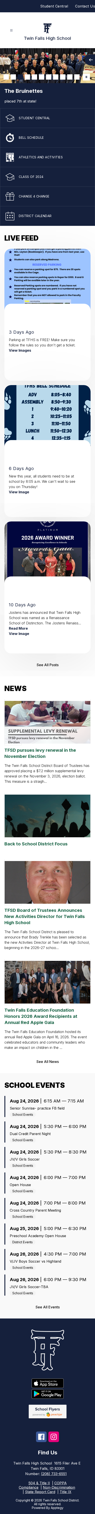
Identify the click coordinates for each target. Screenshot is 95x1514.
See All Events (48, 1307)
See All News (47, 1061)
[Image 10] (69, 77)
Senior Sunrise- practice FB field (37, 1108)
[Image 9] (62, 77)
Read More (18, 628)
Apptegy (57, 1508)
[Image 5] (34, 77)
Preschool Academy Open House (38, 1236)
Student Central (54, 6)
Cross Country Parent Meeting (35, 1210)
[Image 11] (77, 77)
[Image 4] (27, 77)
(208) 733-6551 (54, 1474)
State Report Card (40, 1492)
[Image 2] (13, 77)
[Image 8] (55, 77)
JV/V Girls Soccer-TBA (29, 1287)
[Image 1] (6, 77)
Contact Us (85, 6)
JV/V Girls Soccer (25, 1159)
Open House (20, 1185)
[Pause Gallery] (86, 76)
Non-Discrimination (59, 1487)
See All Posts (48, 665)
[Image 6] (41, 77)
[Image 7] (48, 77)
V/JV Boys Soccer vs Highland (35, 1261)
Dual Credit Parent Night (30, 1134)
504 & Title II (39, 1483)
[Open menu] (11, 30)
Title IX (65, 1492)
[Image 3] (20, 77)
